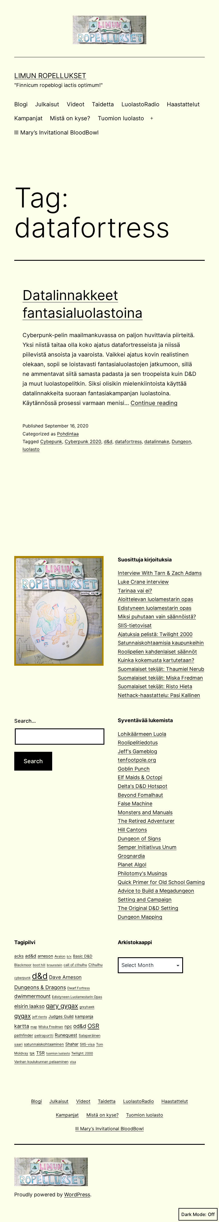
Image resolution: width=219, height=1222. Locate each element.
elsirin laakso (29, 1006)
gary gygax (62, 1005)
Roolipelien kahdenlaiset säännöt (157, 652)
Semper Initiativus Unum (147, 847)
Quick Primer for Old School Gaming (161, 882)
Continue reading (154, 403)
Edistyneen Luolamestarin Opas (77, 997)
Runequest (66, 1035)
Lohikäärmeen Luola (142, 734)
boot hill (39, 965)
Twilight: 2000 (82, 1053)
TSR (40, 1053)
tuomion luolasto (58, 1053)
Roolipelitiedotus (138, 743)
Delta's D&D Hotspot (142, 786)
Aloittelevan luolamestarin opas (155, 599)
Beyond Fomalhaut (140, 795)
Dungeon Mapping (140, 917)
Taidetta (103, 104)
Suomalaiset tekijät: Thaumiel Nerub (161, 669)
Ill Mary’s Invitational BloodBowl (56, 132)
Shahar (71, 1044)
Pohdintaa (68, 434)
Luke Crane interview (143, 582)
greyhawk (87, 1007)
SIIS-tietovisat (135, 625)
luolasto (31, 449)
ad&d (30, 956)
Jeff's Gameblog (137, 751)
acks (19, 956)
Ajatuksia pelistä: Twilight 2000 (155, 634)
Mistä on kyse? (70, 118)
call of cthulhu (75, 965)
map (34, 1027)
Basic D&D (82, 956)
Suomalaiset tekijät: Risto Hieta (155, 686)
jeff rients (39, 1017)
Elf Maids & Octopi (140, 777)
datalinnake (156, 441)
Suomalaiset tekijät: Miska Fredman (160, 678)
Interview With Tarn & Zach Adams (160, 573)
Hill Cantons (132, 830)
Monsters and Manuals (145, 812)
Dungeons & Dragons (40, 987)
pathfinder (23, 1035)
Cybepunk (51, 441)
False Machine (135, 803)
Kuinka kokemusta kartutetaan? (156, 660)
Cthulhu (95, 964)
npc (68, 1026)
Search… (25, 721)
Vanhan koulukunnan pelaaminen (41, 1062)
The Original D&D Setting (148, 908)
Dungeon (181, 441)
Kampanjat (28, 118)
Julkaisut (47, 104)
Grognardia (131, 856)
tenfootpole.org (137, 760)
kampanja (84, 1016)
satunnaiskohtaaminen (44, 1044)
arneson (45, 956)
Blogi (21, 104)
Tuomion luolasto (121, 118)
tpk (32, 1053)
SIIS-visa (87, 1044)
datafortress (128, 441)
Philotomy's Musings (142, 873)
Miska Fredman (50, 1027)
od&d (79, 1026)
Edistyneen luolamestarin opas (154, 608)
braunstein (54, 965)
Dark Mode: (193, 1214)
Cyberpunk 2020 (83, 441)
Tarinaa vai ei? (135, 591)
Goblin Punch (134, 769)
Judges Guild (61, 1016)
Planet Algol (132, 864)
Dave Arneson (65, 977)
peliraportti (44, 1035)
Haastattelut (183, 104)
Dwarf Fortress (78, 988)
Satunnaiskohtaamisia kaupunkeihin (161, 643)
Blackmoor (22, 965)
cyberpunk (22, 978)
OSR (93, 1025)
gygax (22, 1015)
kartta (21, 1026)
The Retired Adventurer (146, 821)
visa (73, 1062)
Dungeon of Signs (139, 839)
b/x (69, 956)
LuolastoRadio (140, 104)
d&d (108, 441)
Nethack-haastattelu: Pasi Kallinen (159, 695)
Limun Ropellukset (50, 76)
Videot (75, 104)
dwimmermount (32, 996)
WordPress (77, 1194)
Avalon (59, 956)
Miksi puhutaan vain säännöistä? (157, 617)
